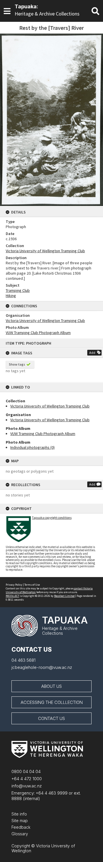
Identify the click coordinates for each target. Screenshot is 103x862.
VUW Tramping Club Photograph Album (42, 433)
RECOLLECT (12, 596)
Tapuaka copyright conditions (52, 518)
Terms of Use (32, 585)
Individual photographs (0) (32, 447)
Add (92, 352)
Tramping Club (18, 290)
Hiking (11, 295)
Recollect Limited (64, 596)
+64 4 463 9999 (51, 793)
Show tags (17, 364)
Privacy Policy (14, 585)
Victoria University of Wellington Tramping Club (50, 406)
